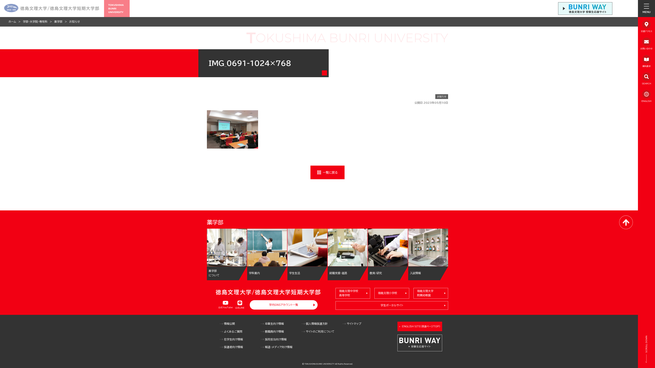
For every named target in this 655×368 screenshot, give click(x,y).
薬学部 (58, 21)
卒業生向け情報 (274, 323)
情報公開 (229, 323)
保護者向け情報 (233, 347)
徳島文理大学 (425, 293)
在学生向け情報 (233, 339)
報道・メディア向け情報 (278, 347)
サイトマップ (354, 323)
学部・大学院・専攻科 (35, 21)
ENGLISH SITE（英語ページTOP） (421, 326)
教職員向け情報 (274, 331)
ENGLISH (646, 101)
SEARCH (646, 83)
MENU (647, 12)
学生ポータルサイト (392, 305)
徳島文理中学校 (348, 293)
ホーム (12, 21)
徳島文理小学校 (387, 293)
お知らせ (74, 21)
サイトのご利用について (320, 331)
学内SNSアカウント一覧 (283, 304)
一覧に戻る (330, 172)
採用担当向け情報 (276, 339)
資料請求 (646, 66)
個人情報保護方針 (317, 323)
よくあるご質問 (233, 331)
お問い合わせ (646, 49)
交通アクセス (646, 31)
